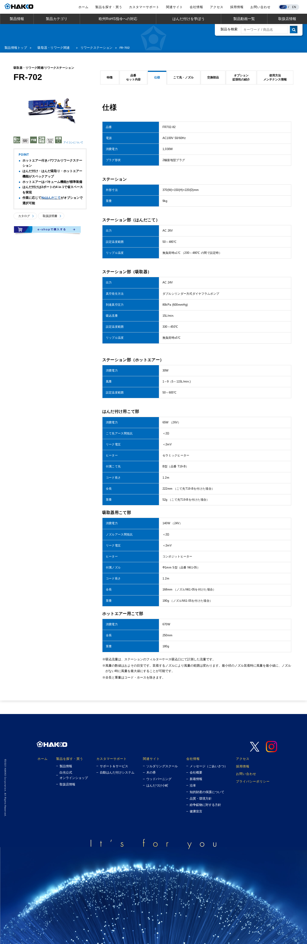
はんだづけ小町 (157, 785)
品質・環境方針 (201, 798)
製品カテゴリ (56, 19)
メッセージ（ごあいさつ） (208, 766)
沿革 (193, 785)
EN (294, 7)
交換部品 (213, 77)
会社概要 (196, 772)
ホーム (83, 7)
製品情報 (17, 19)
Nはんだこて (51, 197)
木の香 (151, 772)
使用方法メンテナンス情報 (275, 77)
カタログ (24, 216)
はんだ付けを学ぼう (188, 19)
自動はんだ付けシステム (117, 772)
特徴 (110, 77)
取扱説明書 (50, 216)
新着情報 (196, 779)
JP (283, 7)
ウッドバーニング (158, 779)
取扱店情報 (287, 19)
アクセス (216, 7)
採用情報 (237, 7)
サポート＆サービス (114, 766)
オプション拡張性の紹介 (241, 77)
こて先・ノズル (183, 77)
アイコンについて (73, 142)
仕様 (157, 77)
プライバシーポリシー (253, 781)
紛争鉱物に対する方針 (205, 805)
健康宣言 (196, 811)
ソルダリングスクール (162, 766)
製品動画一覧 (244, 19)
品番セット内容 (133, 77)
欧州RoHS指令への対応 (118, 19)
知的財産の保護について (207, 792)
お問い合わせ (260, 7)
